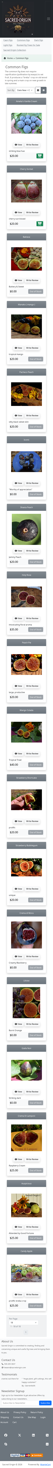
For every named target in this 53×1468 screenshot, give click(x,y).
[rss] (47, 1435)
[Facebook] (6, 1435)
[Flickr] (47, 1444)
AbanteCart (45, 1464)
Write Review (32, 144)
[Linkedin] (33, 1435)
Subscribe (45, 1403)
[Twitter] (19, 1435)
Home (10, 58)
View (19, 144)
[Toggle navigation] (48, 19)
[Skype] (6, 1444)
